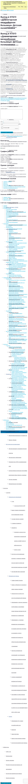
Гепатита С (11, 236)
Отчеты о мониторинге (16, 313)
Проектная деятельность (12, 219)
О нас (12, 501)
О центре (8, 492)
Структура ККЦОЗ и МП (19, 505)
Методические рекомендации (13, 444)
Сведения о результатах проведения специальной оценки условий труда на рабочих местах (20, 359)
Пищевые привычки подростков (16, 185)
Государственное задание (17, 519)
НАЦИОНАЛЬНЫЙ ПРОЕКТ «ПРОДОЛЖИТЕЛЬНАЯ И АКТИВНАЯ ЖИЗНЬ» (17, 271)
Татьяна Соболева (16, 95)
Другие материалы (10, 778)
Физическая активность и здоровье (17, 154)
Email (2, 123)
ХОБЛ (10, 235)
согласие (7, 135)
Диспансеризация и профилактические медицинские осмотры (18, 243)
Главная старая (7, 197)
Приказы (11, 387)
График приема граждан (17, 580)
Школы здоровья (10, 760)
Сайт (2, 124)
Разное (10, 716)
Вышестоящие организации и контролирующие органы (18, 351)
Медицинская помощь (14, 576)
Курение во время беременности (16, 198)
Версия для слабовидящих (9, 6)
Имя (2, 121)
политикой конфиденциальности (14, 136)
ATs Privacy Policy (9, 138)
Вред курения (12, 257)
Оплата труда (17, 549)
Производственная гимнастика (16, 159)
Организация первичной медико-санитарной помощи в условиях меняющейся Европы (16, 292)
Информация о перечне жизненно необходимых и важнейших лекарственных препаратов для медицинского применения (19, 379)
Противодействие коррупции (18, 571)
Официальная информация (15, 497)
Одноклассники (22, 431)
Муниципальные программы (15, 483)
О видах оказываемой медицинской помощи (16, 400)
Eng (25, 6)
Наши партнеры (15, 734)
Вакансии (13, 729)
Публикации (8, 278)
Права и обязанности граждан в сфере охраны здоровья (18, 373)
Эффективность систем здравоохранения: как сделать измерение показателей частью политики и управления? (16, 287)
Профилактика (9, 227)
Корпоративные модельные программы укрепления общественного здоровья (18, 339)
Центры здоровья (13, 479)
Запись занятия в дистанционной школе (18, 260)
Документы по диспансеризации (16, 318)
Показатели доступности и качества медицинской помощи (18, 375)
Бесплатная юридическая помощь (19, 742)
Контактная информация (12, 222)
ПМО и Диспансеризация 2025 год (16, 277)
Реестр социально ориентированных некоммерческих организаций (17, 266)
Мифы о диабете (13, 194)
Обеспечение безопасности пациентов (18, 435)
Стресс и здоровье (13, 163)
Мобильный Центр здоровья (15, 276)
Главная (5, 14)
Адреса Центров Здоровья (15, 275)
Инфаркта (11, 102)
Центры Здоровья (10, 273)
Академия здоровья (10, 252)
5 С (6, 218)
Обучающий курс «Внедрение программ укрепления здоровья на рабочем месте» (18, 308)
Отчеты (10, 378)
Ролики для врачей (13, 282)
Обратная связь (7, 185)
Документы (8, 374)
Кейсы (7, 221)
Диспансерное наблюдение (15, 457)
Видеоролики (9, 756)
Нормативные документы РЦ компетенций (16, 212)
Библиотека (6, 747)
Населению (5, 223)
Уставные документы (16, 523)
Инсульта (11, 230)
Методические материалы (12, 213)
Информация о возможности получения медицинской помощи (19, 402)
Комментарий (4, 108)
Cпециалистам (6, 260)
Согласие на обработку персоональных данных (14, 186)
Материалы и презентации (12, 214)
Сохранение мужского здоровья (16, 167)
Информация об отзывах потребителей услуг (17, 413)
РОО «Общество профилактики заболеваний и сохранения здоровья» (17, 264)
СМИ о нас (8, 751)
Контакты (5, 488)
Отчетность (9, 217)
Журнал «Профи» (12, 440)
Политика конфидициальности (10, 188)
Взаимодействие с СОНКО (12, 207)
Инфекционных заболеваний (15, 93)
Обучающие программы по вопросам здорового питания (17, 324)
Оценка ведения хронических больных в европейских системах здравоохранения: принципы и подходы (18, 321)
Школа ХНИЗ (12, 239)
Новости (5, 182)
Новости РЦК (9, 31)
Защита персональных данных (18, 738)
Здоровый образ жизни (11, 137)
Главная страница (7, 181)
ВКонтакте (3, 432)
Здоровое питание (13, 245)
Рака (10, 234)
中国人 (5, 8)
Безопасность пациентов (14, 237)
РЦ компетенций (7, 208)
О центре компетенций (11, 209)
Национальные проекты (11, 268)
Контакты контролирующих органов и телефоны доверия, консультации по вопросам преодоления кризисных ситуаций (19, 365)
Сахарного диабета (13, 232)
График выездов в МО (11, 216)
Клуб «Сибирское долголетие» (16, 132)
